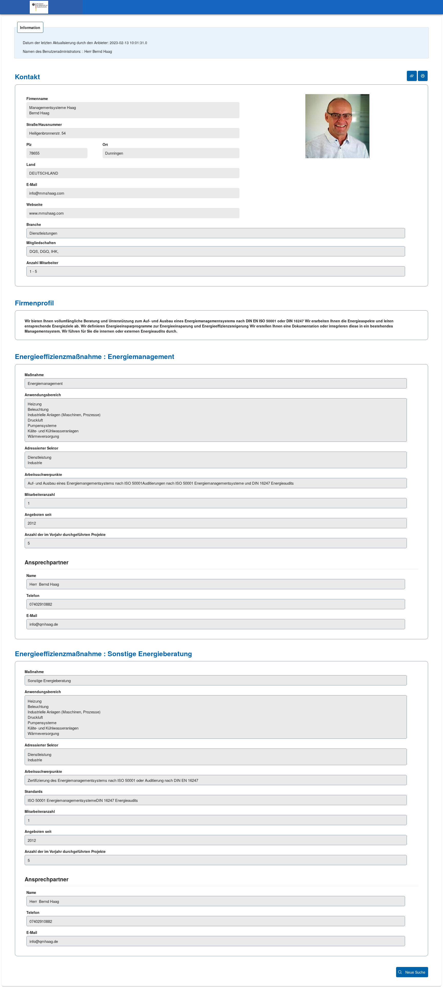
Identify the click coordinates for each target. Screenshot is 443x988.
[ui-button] (412, 76)
